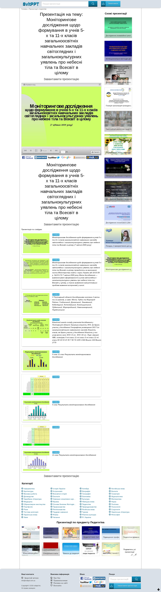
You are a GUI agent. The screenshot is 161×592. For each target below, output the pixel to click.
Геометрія (115, 494)
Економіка (86, 496)
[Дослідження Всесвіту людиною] (118, 191)
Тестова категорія (31, 512)
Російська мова (88, 509)
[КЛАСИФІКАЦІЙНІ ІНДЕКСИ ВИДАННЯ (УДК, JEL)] (31, 549)
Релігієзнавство (59, 509)
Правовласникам (60, 580)
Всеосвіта (57, 586)
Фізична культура (89, 515)
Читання (56, 517)
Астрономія (57, 491)
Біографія (86, 491)
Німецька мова (88, 502)
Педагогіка (86, 504)
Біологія (114, 491)
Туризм (85, 512)
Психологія (115, 507)
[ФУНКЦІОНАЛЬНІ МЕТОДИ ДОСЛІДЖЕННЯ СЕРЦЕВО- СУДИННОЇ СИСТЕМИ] (118, 51)
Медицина (28, 502)
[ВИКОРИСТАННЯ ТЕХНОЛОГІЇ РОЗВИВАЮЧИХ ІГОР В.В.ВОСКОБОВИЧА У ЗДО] (111, 549)
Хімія (26, 517)
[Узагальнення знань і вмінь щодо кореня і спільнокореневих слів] (118, 144)
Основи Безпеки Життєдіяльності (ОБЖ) (65, 504)
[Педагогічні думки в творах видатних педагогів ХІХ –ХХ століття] (131, 533)
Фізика (55, 515)
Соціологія (115, 509)
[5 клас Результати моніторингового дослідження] (36, 410)
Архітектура (28, 491)
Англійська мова (118, 489)
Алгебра (85, 489)
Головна (24, 9)
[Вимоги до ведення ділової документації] (71, 549)
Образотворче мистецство (34, 504)
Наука (113, 502)
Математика (116, 499)
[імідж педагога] (91, 549)
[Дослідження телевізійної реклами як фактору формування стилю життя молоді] (118, 28)
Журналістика (117, 496)
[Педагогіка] (51, 533)
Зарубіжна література (33, 499)
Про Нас (56, 578)
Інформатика (29, 489)
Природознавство (89, 507)
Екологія (56, 496)
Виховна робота (30, 494)
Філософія (115, 515)
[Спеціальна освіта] (51, 549)
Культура (85, 499)
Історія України (59, 489)
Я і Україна (86, 517)
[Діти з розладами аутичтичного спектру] (71, 533)
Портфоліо (28, 507)
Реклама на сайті (60, 583)
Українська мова (30, 515)
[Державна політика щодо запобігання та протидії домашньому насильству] (118, 74)
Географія (86, 494)
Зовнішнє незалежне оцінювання (65, 499)
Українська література (120, 512)
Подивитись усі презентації (129, 550)
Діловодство (29, 496)
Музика (56, 502)
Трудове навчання (60, 512)
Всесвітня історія (60, 494)
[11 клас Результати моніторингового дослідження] (36, 461)
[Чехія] (31, 533)
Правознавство (59, 507)
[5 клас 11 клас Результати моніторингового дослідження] (36, 360)
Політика (114, 504)
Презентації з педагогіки (37, 9)
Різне (26, 509)
